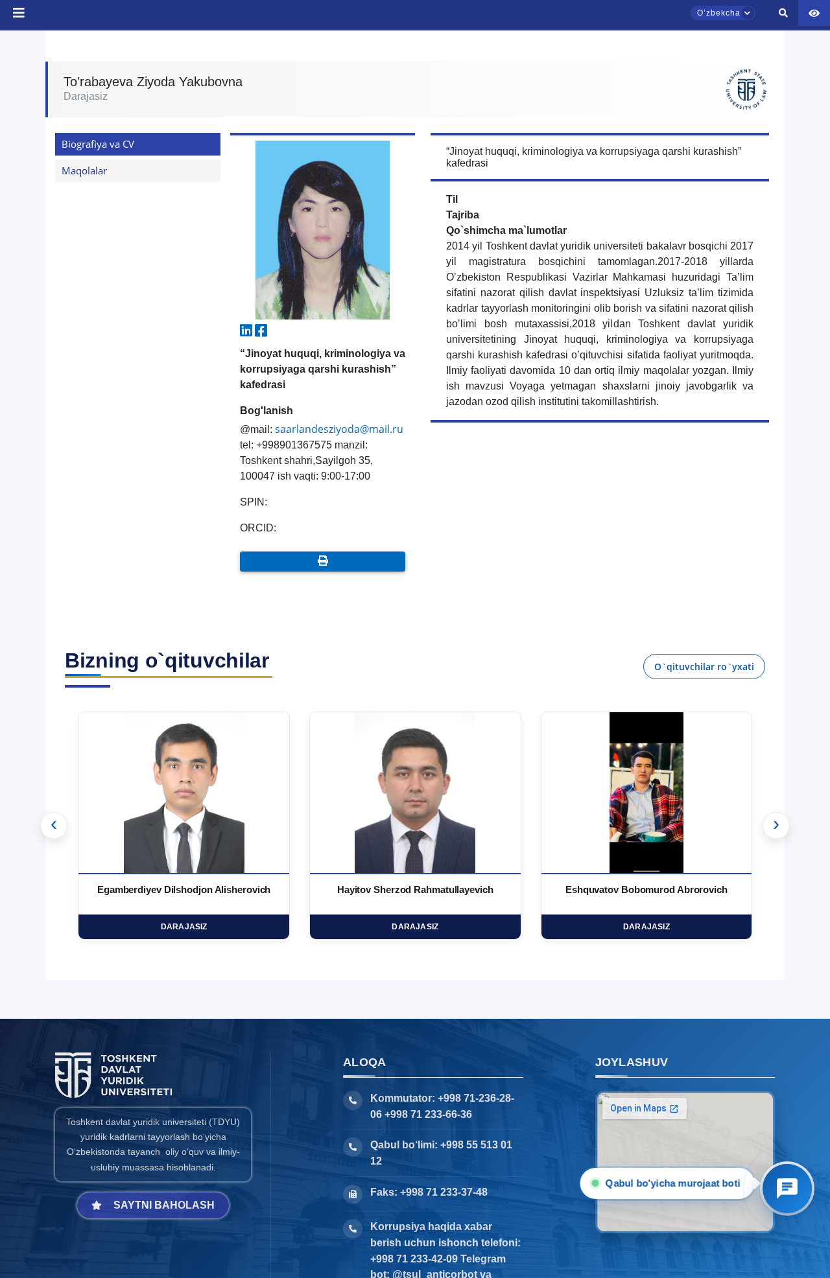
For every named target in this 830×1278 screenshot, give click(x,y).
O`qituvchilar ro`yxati (704, 666)
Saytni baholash (164, 1205)
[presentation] (53, 825)
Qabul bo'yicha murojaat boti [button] (669, 1183)
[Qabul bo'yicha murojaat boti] (787, 1188)
